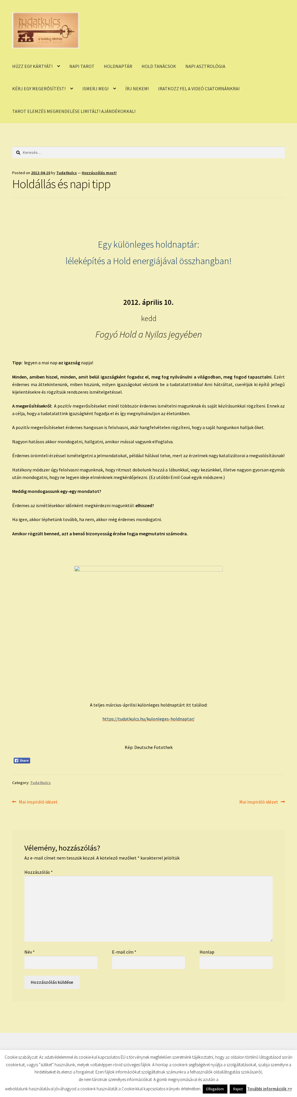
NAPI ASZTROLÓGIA (205, 66)
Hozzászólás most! (99, 172)
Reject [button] (238, 1089)
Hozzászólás (38, 872)
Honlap (207, 952)
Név (29, 952)
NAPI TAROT (82, 66)
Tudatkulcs (66, 172)
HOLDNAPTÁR (118, 66)
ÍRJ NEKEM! (137, 88)
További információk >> (269, 1088)
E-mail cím (124, 952)
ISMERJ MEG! (95, 88)
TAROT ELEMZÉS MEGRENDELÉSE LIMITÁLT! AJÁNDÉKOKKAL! (73, 111)
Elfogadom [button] (215, 1089)
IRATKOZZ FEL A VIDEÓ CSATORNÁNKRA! (199, 88)
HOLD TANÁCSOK (159, 66)
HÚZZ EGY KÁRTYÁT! (32, 66)
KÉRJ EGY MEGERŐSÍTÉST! (39, 88)
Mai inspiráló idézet (38, 802)
